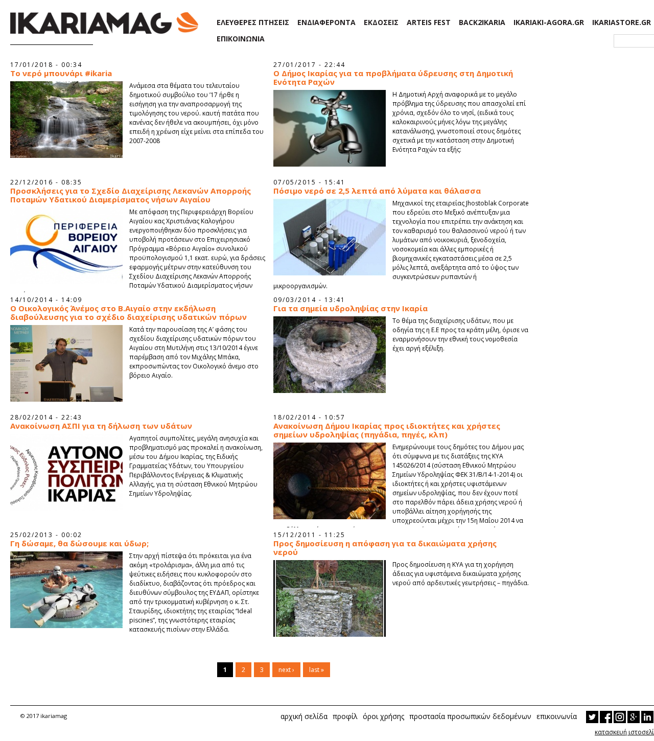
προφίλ (345, 716)
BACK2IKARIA (482, 22)
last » (316, 669)
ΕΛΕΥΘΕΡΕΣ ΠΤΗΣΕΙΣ (253, 22)
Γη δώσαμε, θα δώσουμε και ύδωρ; (79, 543)
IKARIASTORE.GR (621, 22)
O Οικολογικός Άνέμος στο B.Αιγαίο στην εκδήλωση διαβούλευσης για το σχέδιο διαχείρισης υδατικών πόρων (128, 312)
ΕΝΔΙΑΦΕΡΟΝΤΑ (326, 22)
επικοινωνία (556, 716)
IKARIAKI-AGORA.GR (548, 22)
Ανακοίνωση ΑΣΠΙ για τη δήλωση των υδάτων (101, 426)
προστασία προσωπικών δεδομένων (470, 716)
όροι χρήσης (383, 716)
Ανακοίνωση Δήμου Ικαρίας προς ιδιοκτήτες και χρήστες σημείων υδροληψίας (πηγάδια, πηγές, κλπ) (386, 430)
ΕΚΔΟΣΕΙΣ (381, 22)
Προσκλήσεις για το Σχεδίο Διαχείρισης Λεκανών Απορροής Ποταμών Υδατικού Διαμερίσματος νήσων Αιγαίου (130, 195)
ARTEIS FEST (429, 22)
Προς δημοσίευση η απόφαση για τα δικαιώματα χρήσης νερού (385, 548)
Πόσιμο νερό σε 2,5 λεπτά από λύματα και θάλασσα (377, 191)
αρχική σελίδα (304, 716)
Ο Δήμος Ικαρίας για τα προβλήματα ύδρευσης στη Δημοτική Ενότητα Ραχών (393, 77)
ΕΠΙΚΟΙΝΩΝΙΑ (241, 38)
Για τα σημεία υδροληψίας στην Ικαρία (350, 308)
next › (286, 669)
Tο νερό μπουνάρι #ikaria (61, 73)
